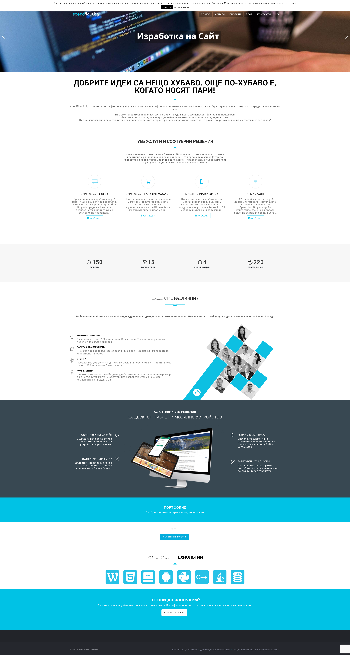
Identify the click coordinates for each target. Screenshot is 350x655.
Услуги (220, 14)
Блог (249, 14)
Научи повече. (182, 7)
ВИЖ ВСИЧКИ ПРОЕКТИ (174, 537)
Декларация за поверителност (215, 650)
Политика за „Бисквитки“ (184, 650)
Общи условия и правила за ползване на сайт (256, 650)
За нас (205, 14)
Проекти (235, 14)
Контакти (264, 14)
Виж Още (93, 218)
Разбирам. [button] (166, 7)
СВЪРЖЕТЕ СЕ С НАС (174, 612)
